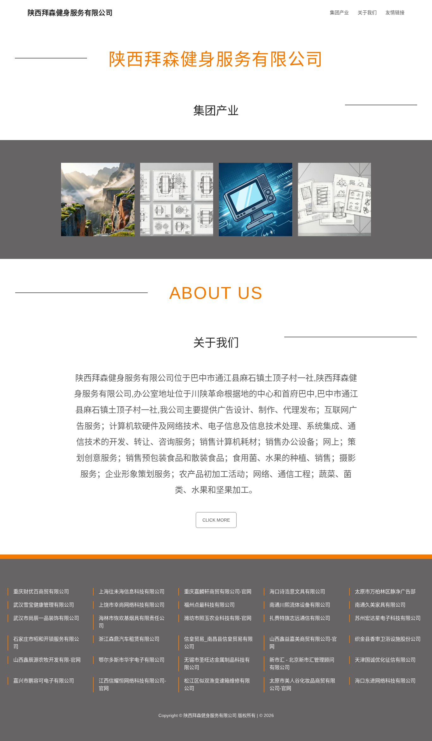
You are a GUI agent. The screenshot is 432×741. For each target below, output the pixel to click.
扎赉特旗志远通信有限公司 (299, 618)
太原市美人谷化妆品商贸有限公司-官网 (302, 684)
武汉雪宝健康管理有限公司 (43, 605)
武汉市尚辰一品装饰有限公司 (46, 618)
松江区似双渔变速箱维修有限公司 (217, 684)
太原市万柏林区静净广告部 (385, 591)
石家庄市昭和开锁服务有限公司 (46, 642)
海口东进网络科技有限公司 (385, 680)
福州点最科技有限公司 (209, 605)
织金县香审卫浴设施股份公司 (388, 639)
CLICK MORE (216, 520)
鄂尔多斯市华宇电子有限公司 (131, 660)
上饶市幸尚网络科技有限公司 (131, 605)
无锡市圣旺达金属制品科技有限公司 (217, 663)
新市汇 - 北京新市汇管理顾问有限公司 (301, 663)
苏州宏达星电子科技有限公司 (388, 618)
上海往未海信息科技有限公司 (131, 591)
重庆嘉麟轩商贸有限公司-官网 (217, 591)
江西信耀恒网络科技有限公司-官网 (132, 684)
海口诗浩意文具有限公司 (297, 591)
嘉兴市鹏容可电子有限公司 (43, 680)
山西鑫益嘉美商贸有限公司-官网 (303, 642)
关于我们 (367, 12)
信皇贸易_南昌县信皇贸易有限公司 (218, 642)
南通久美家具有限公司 (380, 605)
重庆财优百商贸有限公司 (41, 591)
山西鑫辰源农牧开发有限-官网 (47, 660)
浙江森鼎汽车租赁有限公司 (129, 639)
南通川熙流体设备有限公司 (299, 605)
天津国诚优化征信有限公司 (385, 660)
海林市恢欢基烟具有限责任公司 (131, 621)
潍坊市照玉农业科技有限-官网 (217, 618)
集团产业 (339, 12)
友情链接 (395, 12)
